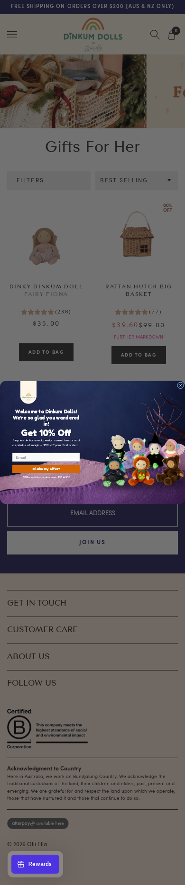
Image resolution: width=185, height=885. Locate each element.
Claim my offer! (46, 469)
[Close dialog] (180, 385)
